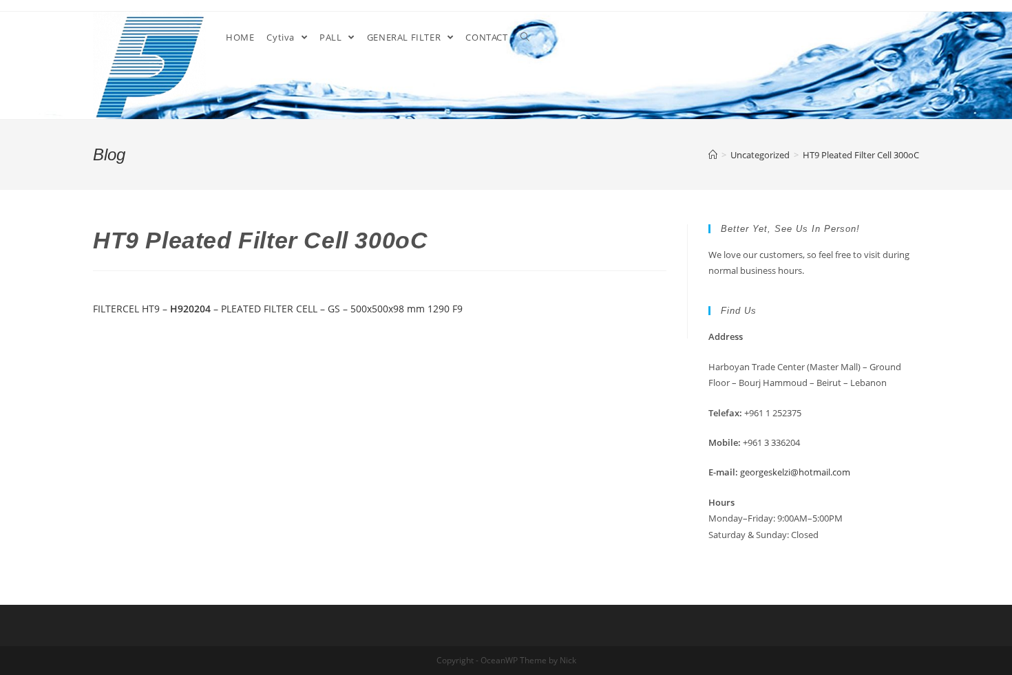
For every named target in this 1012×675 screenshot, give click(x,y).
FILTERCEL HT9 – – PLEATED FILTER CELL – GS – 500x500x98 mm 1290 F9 (278, 308)
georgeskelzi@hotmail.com (795, 472)
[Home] (712, 155)
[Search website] (525, 37)
